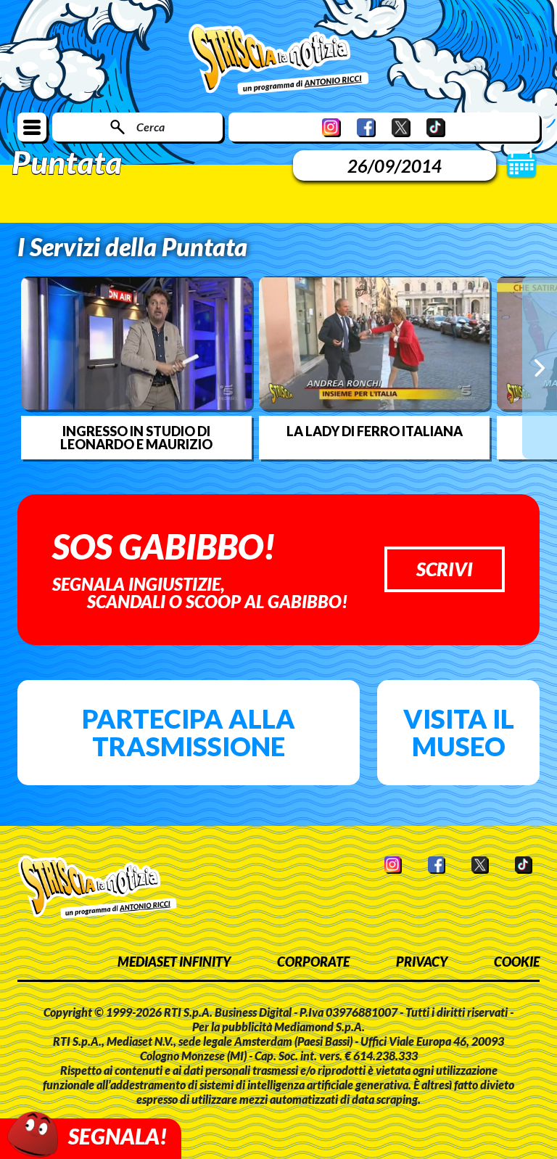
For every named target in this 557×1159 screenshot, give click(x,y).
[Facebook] (366, 127)
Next (539, 367)
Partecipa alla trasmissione (188, 732)
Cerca (150, 127)
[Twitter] (401, 127)
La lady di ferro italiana (374, 431)
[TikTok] (435, 127)
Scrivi (444, 569)
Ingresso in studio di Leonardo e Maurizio (136, 438)
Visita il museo (458, 732)
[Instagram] (331, 127)
